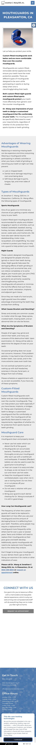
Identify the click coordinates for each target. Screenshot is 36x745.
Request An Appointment (18, 611)
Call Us (10, 744)
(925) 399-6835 (7, 570)
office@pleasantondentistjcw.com (13, 689)
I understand (18, 739)
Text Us (28, 744)
